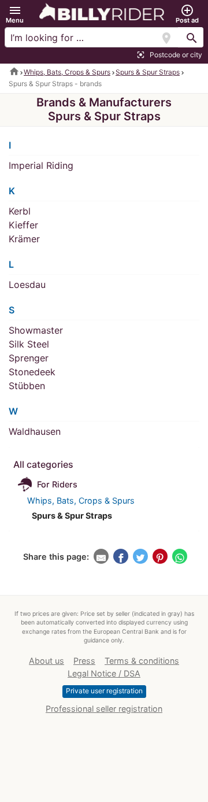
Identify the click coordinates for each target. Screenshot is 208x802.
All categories (43, 464)
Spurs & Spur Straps (148, 72)
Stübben (27, 385)
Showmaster (36, 330)
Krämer (24, 239)
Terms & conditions (142, 661)
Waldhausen (35, 431)
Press (84, 661)
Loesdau (27, 284)
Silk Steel (29, 344)
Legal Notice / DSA (104, 673)
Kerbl (20, 211)
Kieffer (23, 225)
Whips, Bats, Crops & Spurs (67, 72)
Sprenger (29, 358)
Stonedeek (32, 372)
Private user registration (104, 690)
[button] (15, 14)
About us (46, 661)
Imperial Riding (41, 165)
